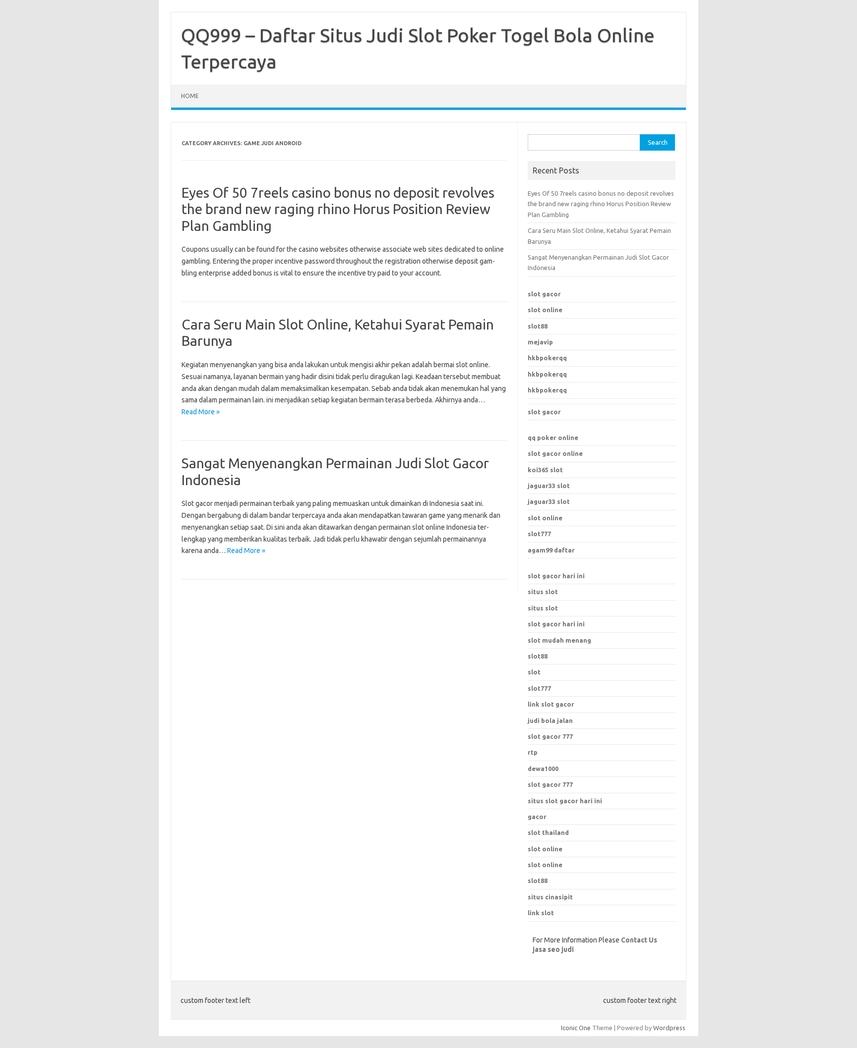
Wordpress (669, 1027)
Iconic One (576, 1027)
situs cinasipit (550, 896)
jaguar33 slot (549, 485)
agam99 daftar (551, 550)
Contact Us (639, 940)
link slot (541, 912)
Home (190, 96)
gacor (537, 816)
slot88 (538, 326)
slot (534, 671)
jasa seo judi (553, 949)
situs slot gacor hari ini (565, 800)
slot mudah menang (559, 640)
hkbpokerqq (547, 357)
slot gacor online (555, 453)
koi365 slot (545, 469)
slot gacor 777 (550, 784)
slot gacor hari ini (556, 575)
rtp (533, 752)
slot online (545, 309)
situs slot (543, 591)
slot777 (539, 533)
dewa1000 (543, 768)
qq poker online (553, 437)
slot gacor (544, 293)
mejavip (540, 341)
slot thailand (548, 832)
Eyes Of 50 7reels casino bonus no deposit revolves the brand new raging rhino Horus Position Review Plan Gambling (338, 209)
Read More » (201, 412)
